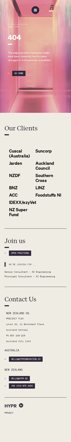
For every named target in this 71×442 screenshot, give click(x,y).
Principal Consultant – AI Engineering (30, 276)
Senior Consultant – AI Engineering (28, 271)
